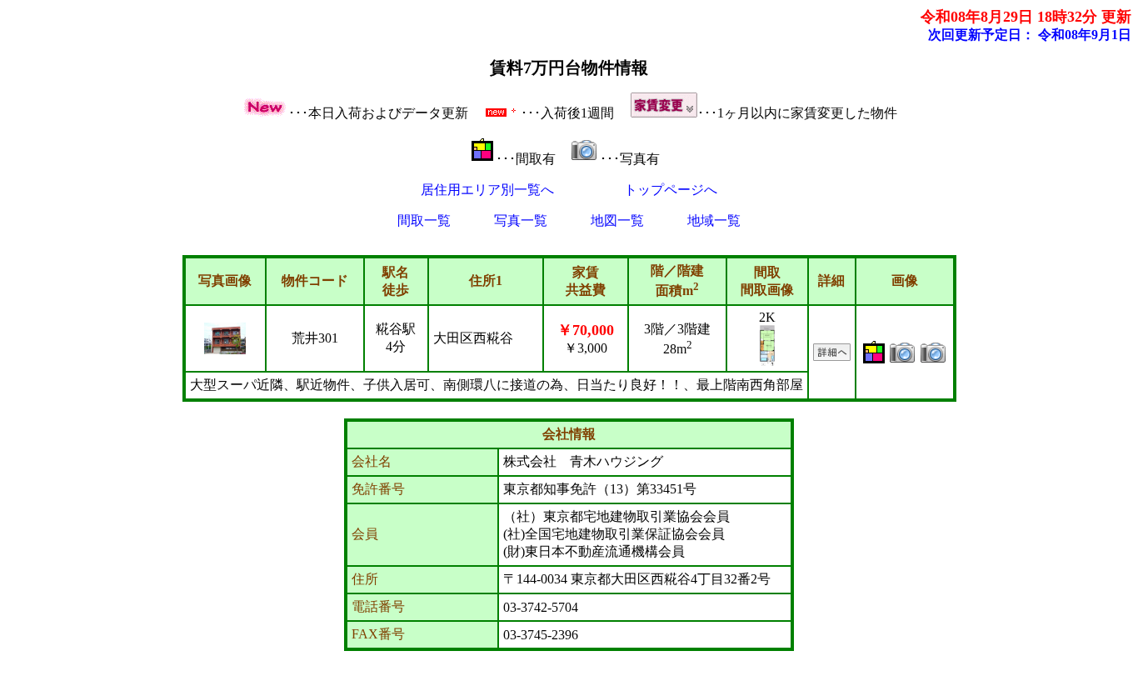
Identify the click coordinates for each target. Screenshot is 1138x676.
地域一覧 (714, 220)
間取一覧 (424, 220)
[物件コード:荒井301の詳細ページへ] (832, 356)
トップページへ (670, 190)
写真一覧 (520, 220)
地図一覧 (617, 220)
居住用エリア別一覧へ (487, 190)
